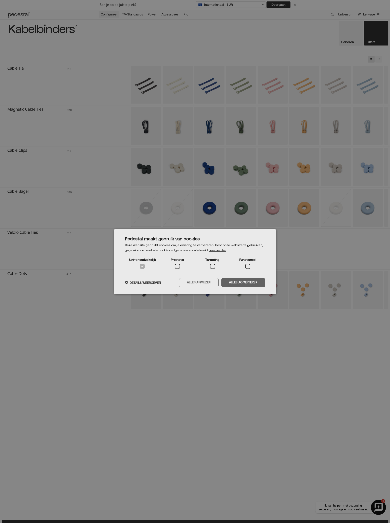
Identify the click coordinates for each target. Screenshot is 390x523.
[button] (143, 282)
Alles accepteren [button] (243, 282)
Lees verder (217, 250)
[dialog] (195, 261)
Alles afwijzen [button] (199, 282)
